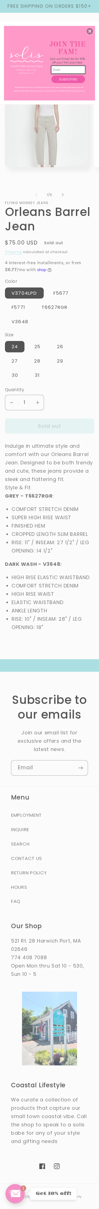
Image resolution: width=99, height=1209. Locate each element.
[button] (90, 31)
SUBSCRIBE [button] (68, 79)
